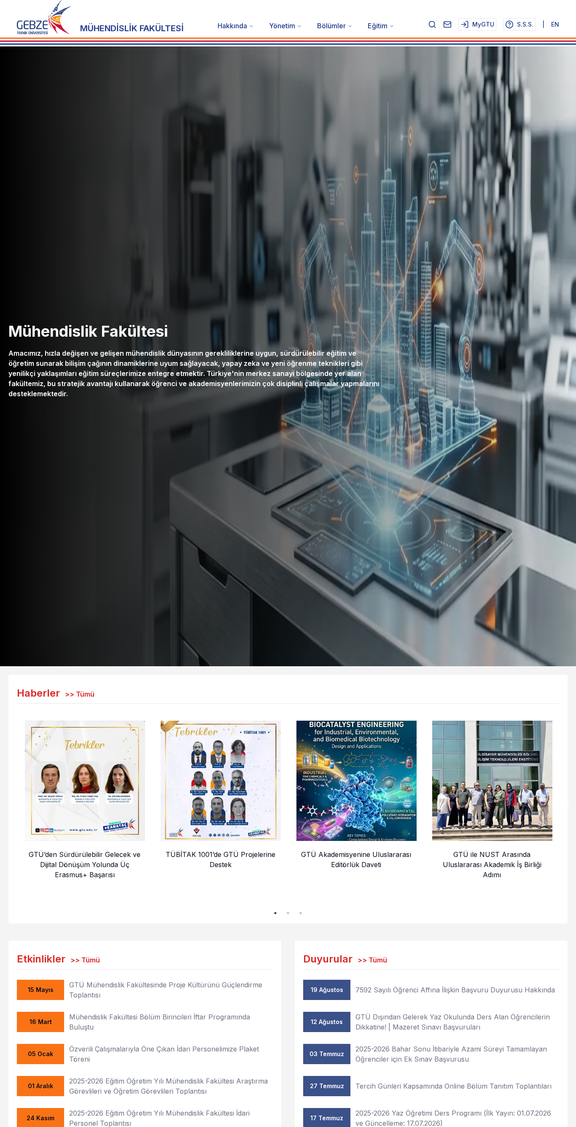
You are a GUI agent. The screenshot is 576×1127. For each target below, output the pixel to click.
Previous (10, 805)
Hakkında (232, 26)
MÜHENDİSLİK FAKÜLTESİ (132, 28)
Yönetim (282, 26)
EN (555, 24)
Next (565, 805)
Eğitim (378, 26)
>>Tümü (79, 694)
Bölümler (331, 26)
